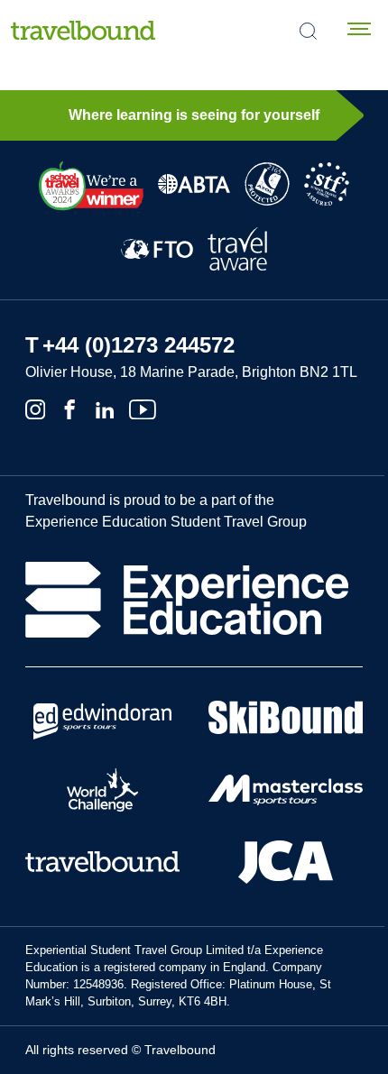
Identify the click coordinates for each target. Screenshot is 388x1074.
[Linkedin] (105, 408)
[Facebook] (69, 408)
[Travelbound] (83, 30)
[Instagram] (35, 408)
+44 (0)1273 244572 (138, 345)
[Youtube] (142, 408)
